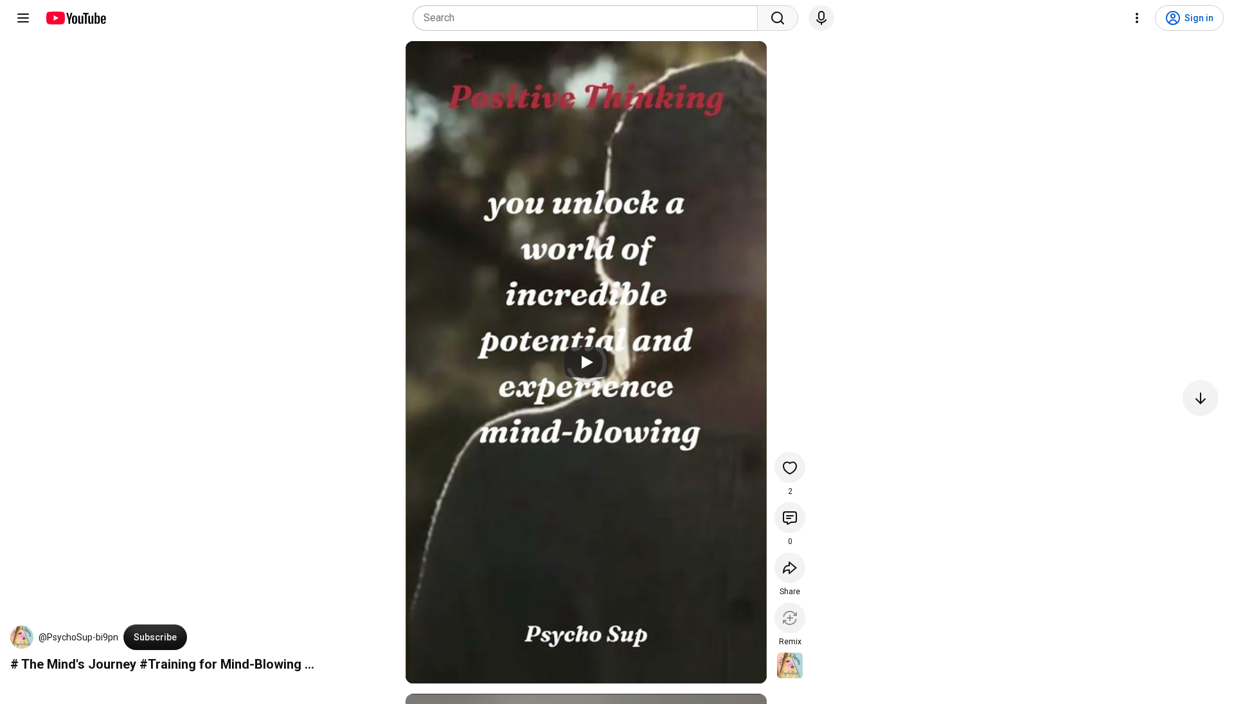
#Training (167, 664)
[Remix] (789, 618)
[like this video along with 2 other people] (789, 467)
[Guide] (23, 18)
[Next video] (1201, 398)
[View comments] (789, 517)
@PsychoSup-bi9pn (78, 637)
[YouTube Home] (75, 18)
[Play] (586, 362)
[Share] (789, 567)
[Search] (777, 18)
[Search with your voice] (821, 18)
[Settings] (1137, 18)
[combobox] (589, 18)
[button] (21, 637)
